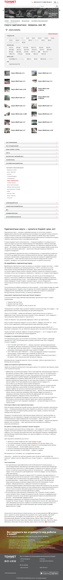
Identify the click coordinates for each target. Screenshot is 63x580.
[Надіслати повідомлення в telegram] (10, 561)
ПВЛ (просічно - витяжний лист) (14, 156)
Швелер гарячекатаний (13, 187)
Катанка (9, 174)
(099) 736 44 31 (47, 2)
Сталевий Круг (11, 178)
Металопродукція (25, 559)
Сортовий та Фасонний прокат (14, 163)
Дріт (7, 210)
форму (34, 441)
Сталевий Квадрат (12, 176)
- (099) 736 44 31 (43, 567)
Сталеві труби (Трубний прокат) (14, 206)
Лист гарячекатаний (11, 142)
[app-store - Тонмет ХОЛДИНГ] (54, 573)
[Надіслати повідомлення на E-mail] (5, 561)
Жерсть (8, 153)
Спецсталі (9, 197)
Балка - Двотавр (11, 172)
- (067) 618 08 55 (24, 567)
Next (60, 10)
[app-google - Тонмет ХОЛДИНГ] (44, 573)
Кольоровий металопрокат (13, 217)
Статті (22, 561)
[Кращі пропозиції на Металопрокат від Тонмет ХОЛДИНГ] (10, 2)
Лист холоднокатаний (12, 146)
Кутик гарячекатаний (12, 185)
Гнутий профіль (10, 160)
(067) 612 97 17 (38, 2)
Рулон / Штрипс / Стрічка (12, 149)
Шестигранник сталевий (13, 189)
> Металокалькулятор (10, 573)
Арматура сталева (12, 170)
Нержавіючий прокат (12, 213)
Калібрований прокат (12, 203)
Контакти (42, 559)
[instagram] (15, 561)
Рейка (8, 191)
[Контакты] (32, 2)
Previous (3, 10)
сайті (39, 441)
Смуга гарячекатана (12, 180)
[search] (57, 6)
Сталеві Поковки (11, 182)
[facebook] (13, 561)
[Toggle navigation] (7, 6)
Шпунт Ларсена (11, 195)
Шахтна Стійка (11, 193)
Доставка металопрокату (46, 561)
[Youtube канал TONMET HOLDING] (8, 561)
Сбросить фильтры (53, 33)
